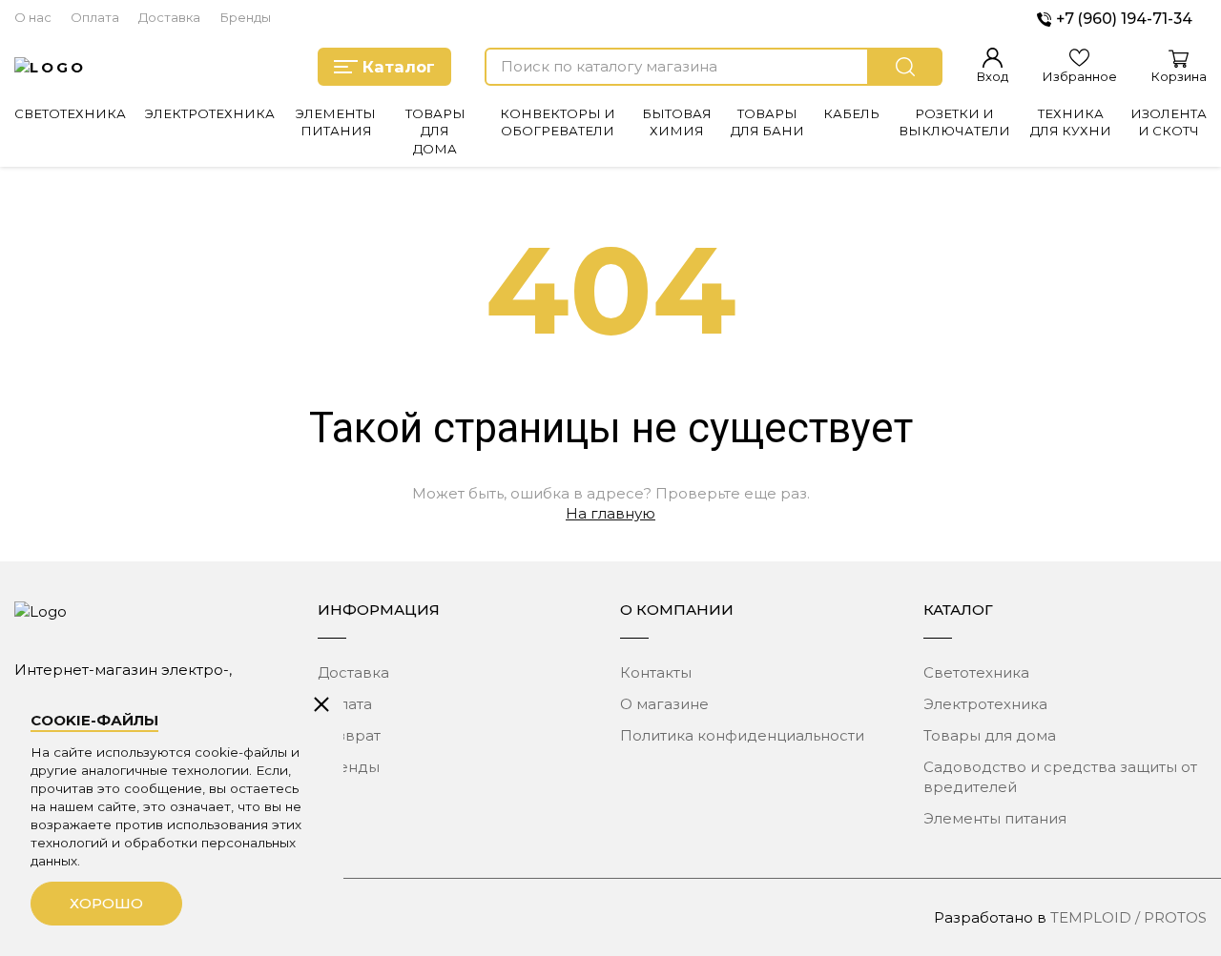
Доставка (169, 17)
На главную (610, 513)
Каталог (398, 66)
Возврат (349, 735)
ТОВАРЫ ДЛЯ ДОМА (435, 131)
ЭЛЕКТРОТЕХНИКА (210, 113)
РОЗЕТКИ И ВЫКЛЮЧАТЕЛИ (954, 122)
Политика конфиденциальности (742, 735)
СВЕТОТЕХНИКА (70, 113)
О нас (33, 17)
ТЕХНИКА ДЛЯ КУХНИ (1070, 122)
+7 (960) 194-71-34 (1124, 19)
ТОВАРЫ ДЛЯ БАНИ (767, 122)
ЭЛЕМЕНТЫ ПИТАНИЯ (336, 122)
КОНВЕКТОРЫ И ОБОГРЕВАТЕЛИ (557, 122)
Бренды (245, 17)
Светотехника (976, 672)
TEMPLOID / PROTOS (1128, 917)
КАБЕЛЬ (851, 113)
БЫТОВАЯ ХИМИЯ (677, 122)
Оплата (95, 17)
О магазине (664, 704)
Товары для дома (989, 735)
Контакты (656, 672)
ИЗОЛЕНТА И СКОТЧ (1168, 122)
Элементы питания (994, 818)
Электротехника (985, 704)
